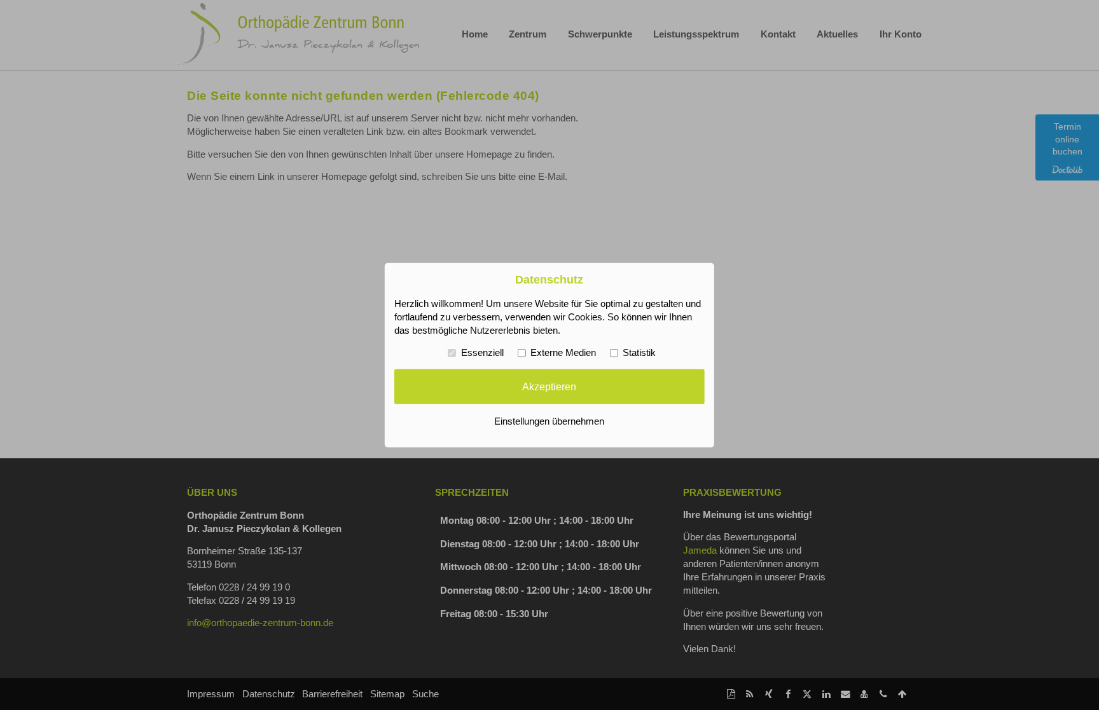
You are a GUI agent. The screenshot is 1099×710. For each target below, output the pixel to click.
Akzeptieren (549, 386)
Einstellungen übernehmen (549, 421)
